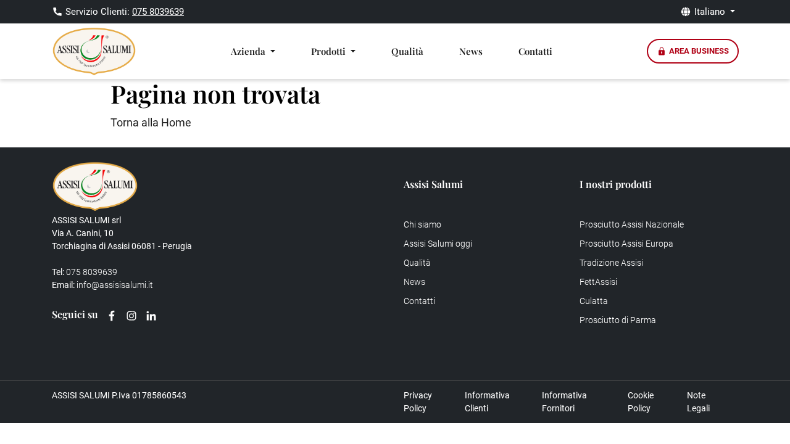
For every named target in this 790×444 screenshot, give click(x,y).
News (471, 51)
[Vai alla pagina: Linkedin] (151, 315)
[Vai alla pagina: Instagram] (131, 315)
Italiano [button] (711, 11)
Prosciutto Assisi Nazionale (632, 224)
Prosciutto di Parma (618, 320)
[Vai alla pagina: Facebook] (112, 315)
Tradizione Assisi (611, 263)
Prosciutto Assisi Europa (626, 244)
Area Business (699, 51)
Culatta (594, 301)
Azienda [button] (249, 51)
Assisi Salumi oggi (438, 244)
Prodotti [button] (329, 51)
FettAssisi (598, 282)
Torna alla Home (150, 122)
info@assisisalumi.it (115, 285)
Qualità (407, 51)
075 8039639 (158, 11)
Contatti (535, 51)
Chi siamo (422, 224)
